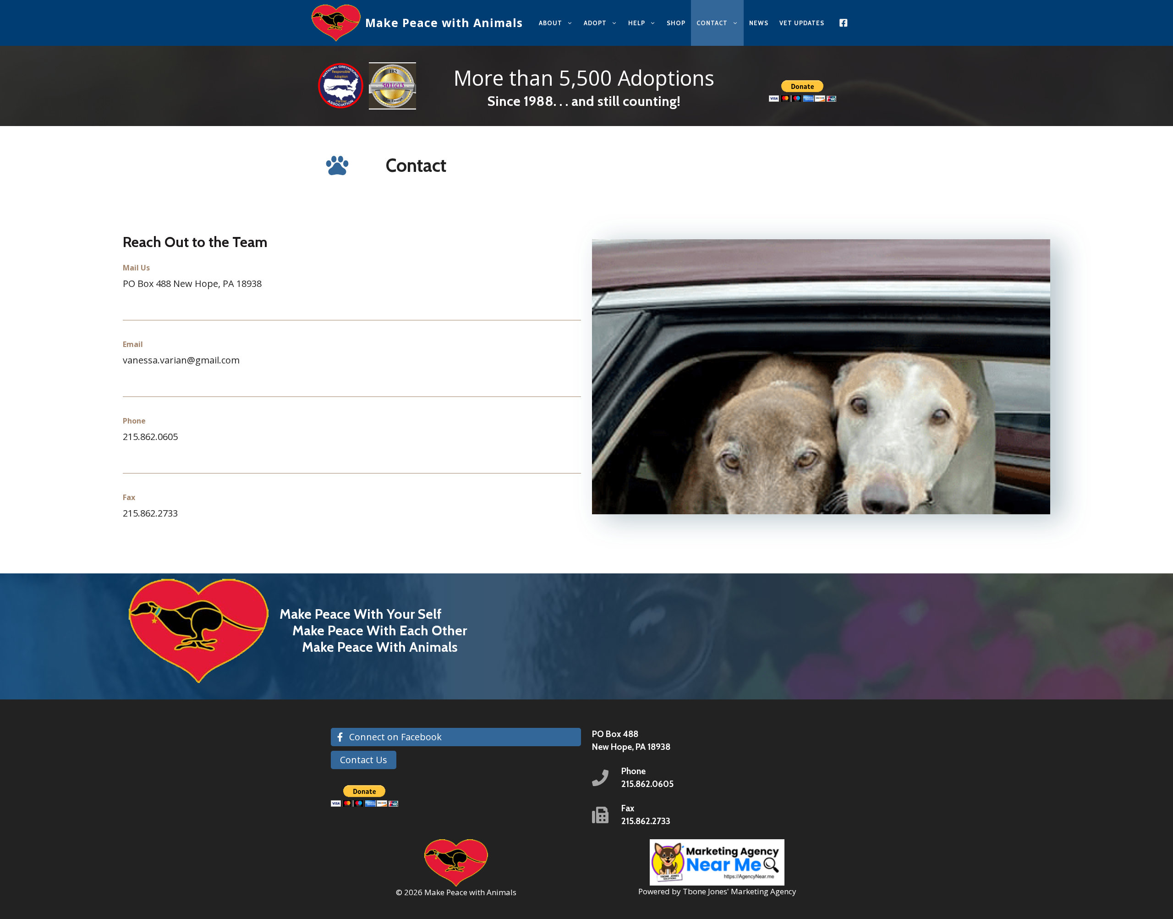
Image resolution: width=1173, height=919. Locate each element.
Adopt (595, 23)
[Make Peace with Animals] (336, 23)
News (758, 23)
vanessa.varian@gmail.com (181, 360)
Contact (712, 23)
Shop (676, 23)
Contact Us (363, 760)
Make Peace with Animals (444, 22)
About (550, 23)
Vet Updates (801, 23)
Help (636, 23)
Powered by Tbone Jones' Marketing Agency (717, 891)
